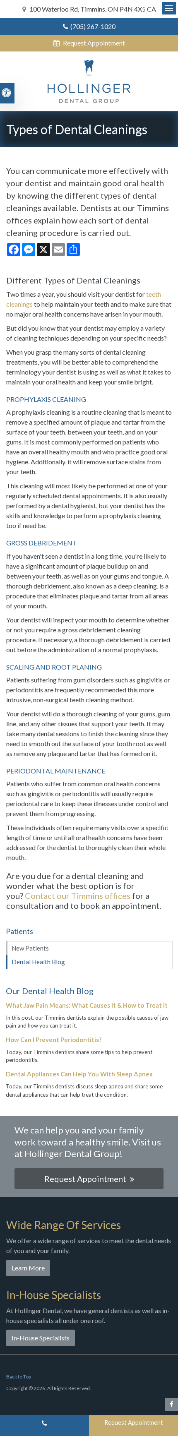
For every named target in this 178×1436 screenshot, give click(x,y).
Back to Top (18, 1377)
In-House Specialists (41, 1338)
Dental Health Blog (38, 961)
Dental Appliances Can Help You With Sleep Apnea (79, 1074)
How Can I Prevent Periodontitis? (53, 1039)
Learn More (28, 1268)
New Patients (30, 948)
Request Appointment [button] (93, 43)
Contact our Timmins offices (77, 896)
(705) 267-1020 (92, 26)
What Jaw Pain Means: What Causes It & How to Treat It (87, 1005)
